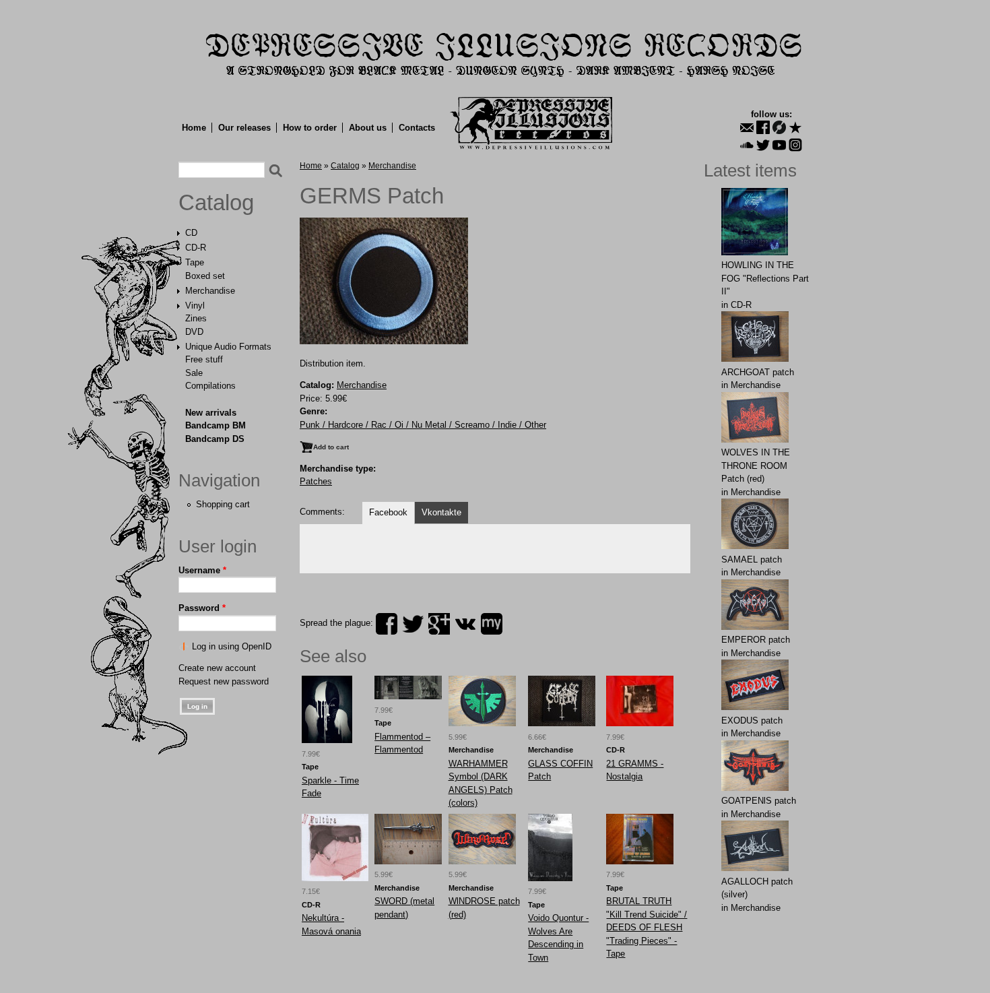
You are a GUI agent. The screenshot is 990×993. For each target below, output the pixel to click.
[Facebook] (763, 127)
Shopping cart (223, 504)
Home (194, 128)
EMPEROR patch (755, 640)
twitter (413, 624)
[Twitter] (763, 145)
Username (202, 570)
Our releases (244, 128)
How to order (310, 128)
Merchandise (210, 291)
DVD (194, 332)
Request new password (223, 681)
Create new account (217, 668)
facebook (386, 624)
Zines (196, 318)
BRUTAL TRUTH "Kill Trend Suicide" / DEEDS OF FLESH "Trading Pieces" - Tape (646, 927)
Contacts (417, 128)
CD (191, 233)
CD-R (195, 248)
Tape (194, 262)
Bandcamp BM (215, 425)
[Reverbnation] (795, 127)
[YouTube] (779, 145)
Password (202, 608)
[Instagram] (795, 145)
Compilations (210, 386)
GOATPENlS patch (758, 801)
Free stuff (204, 359)
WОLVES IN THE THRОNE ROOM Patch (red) (755, 465)
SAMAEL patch (751, 559)
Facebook (388, 512)
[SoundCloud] (747, 145)
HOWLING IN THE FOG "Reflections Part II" (765, 278)
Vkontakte (441, 512)
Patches (316, 481)
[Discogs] (779, 127)
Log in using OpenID (231, 646)
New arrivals (210, 413)
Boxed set (205, 276)
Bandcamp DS (214, 439)
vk (465, 624)
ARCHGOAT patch (757, 372)
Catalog (216, 203)
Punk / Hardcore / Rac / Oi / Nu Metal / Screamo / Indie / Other (423, 425)
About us (368, 128)
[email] (747, 127)
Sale (194, 373)
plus (439, 624)
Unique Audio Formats (228, 347)
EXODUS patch (752, 720)
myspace (491, 624)
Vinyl (195, 305)
